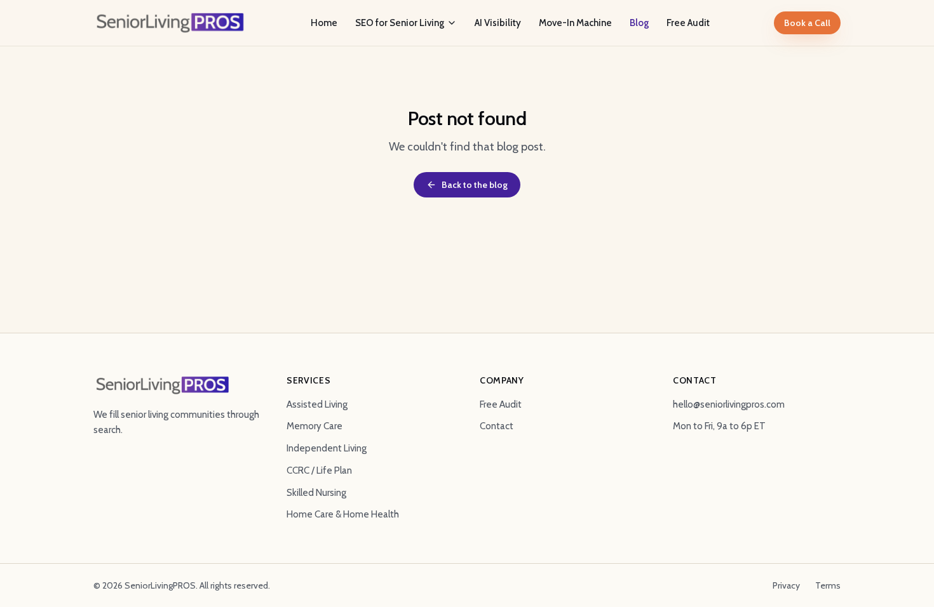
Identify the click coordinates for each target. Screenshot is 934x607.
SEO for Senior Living (399, 23)
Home (324, 23)
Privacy (786, 585)
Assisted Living (317, 404)
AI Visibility (498, 23)
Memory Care (314, 426)
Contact (496, 426)
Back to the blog (475, 184)
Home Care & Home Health (343, 514)
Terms (828, 585)
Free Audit (688, 23)
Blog (639, 23)
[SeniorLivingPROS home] (170, 23)
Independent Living (327, 448)
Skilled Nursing (316, 492)
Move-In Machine (575, 23)
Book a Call (807, 23)
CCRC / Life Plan (319, 470)
